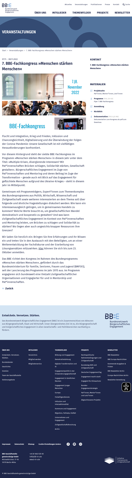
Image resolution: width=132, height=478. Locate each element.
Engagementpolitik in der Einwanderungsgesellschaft (65, 372)
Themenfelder (81, 12)
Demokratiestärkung (63, 359)
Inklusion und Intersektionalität (62, 402)
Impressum (6, 444)
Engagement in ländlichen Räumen (65, 379)
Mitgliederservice (35, 364)
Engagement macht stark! (91, 377)
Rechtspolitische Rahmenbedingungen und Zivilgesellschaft (91, 358)
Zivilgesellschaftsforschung (65, 425)
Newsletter (122, 12)
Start (4, 50)
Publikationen (96, 4)
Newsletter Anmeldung (116, 380)
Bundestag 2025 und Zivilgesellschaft (89, 366)
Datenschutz (19, 444)
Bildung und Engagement (64, 355)
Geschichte (6, 367)
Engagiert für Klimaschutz (91, 381)
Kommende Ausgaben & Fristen (117, 365)
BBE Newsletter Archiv (116, 371)
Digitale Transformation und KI (66, 365)
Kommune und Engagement (65, 409)
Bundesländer (7, 362)
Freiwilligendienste (62, 397)
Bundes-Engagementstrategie (89, 386)
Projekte (103, 12)
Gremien (5, 371)
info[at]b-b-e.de (36, 457)
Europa (57, 393)
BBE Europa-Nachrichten (117, 359)
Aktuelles (68, 4)
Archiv (57, 429)
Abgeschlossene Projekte (90, 400)
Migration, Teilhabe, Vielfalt (65, 413)
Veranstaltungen (81, 4)
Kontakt (116, 4)
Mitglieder (59, 12)
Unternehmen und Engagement (62, 418)
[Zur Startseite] (10, 8)
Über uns (40, 12)
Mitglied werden (34, 359)
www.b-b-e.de (35, 459)
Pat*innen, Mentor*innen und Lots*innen (91, 394)
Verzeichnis (32, 355)
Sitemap (31, 444)
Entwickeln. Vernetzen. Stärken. (10, 356)
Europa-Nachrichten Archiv (118, 375)
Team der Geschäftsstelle (11, 375)
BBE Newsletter (113, 355)
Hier (41, 248)
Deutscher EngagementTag (91, 372)
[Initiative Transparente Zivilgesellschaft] (117, 460)
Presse (107, 4)
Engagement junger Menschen (62, 386)
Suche (127, 4)
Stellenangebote (8, 380)
